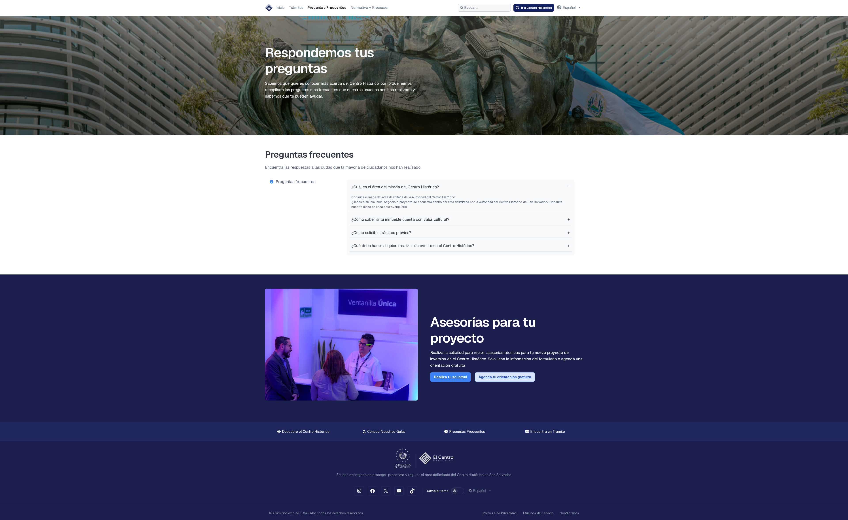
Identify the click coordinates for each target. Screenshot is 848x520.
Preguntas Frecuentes (466, 431)
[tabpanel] (461, 217)
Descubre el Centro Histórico (305, 431)
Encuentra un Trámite (547, 431)
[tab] (303, 181)
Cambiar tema (437, 491)
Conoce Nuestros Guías (385, 431)
